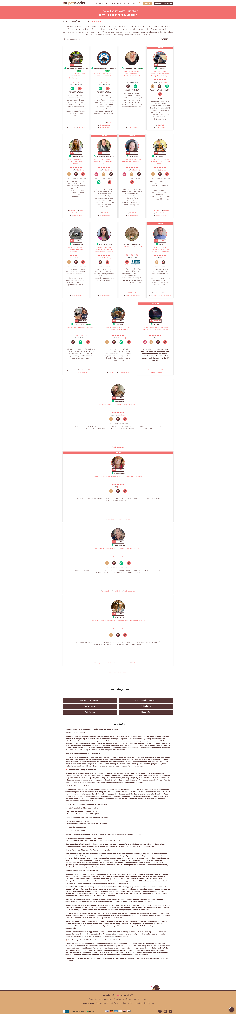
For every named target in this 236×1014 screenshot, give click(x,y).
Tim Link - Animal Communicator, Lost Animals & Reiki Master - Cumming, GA (160, 249)
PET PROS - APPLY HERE (163, 3)
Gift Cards (127, 999)
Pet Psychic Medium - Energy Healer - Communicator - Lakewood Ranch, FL (118, 620)
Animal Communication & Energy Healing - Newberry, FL (118, 404)
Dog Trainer (148, 1003)
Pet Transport (102, 1003)
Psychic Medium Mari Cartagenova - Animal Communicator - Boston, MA (104, 249)
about (126, 3)
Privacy (144, 999)
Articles (117, 999)
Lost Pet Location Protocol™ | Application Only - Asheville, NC (104, 161)
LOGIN (147, 3)
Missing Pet (146, 712)
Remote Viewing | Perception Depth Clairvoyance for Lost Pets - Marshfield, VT (155, 329)
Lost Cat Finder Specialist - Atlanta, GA (80, 327)
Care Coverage (105, 999)
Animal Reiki (146, 706)
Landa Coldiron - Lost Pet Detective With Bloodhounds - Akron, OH (160, 161)
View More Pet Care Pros (118, 672)
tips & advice (115, 3)
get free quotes (101, 3)
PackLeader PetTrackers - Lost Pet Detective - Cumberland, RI (76, 249)
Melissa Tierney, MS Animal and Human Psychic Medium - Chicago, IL (118, 476)
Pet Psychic (90, 712)
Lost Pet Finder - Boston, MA (132, 247)
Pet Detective (90, 706)
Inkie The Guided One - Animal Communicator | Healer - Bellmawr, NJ (132, 73)
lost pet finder (75, 21)
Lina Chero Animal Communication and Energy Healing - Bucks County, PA (160, 73)
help (134, 3)
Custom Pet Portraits (132, 1003)
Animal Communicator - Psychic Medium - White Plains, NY (76, 161)
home (65, 21)
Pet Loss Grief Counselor (146, 700)
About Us (93, 999)
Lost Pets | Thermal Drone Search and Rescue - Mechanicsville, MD (76, 76)
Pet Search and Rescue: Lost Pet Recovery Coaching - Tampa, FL (118, 548)
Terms (136, 999)
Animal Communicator (90, 700)
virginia (86, 21)
